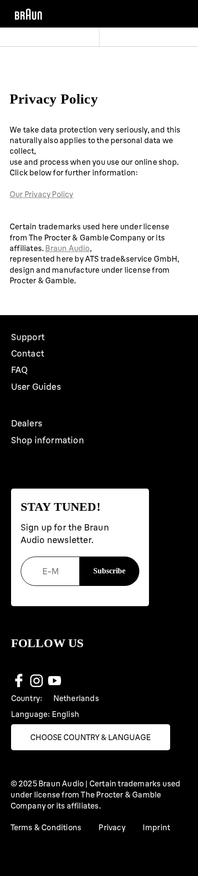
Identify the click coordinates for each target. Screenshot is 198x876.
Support (28, 337)
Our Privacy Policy (42, 194)
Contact (27, 353)
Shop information (47, 440)
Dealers (26, 423)
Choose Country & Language (90, 737)
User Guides (36, 386)
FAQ (19, 369)
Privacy (112, 827)
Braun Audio (67, 248)
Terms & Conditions (46, 827)
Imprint (156, 827)
